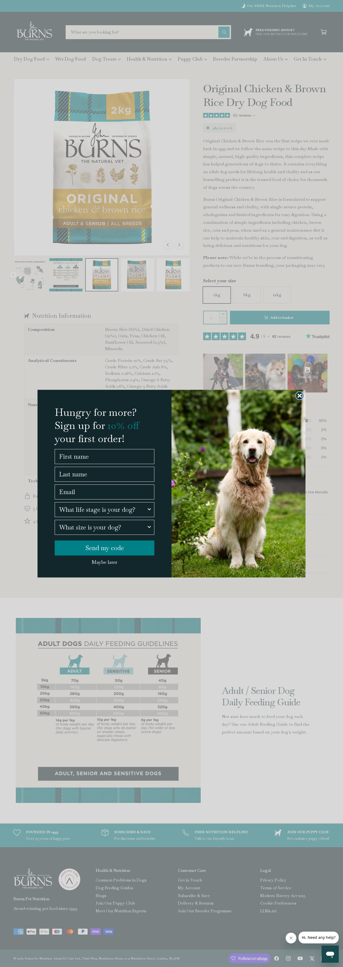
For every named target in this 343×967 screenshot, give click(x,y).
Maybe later (104, 562)
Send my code (104, 548)
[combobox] (103, 509)
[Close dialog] (299, 395)
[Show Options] (149, 509)
